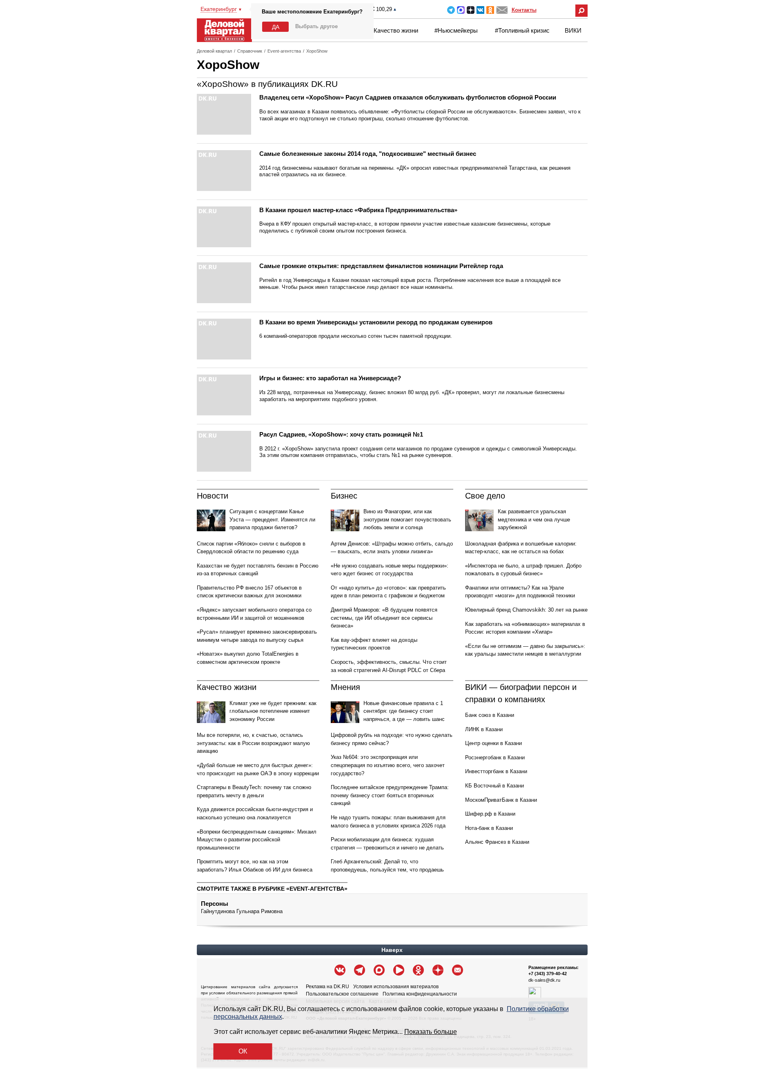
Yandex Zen (470, 10)
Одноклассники (490, 10)
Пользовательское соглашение (342, 994)
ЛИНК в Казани (484, 729)
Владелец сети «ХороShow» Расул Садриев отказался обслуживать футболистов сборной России (407, 97)
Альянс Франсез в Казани (497, 842)
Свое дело (485, 495)
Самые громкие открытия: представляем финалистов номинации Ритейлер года (381, 265)
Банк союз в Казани (489, 715)
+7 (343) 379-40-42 (547, 973)
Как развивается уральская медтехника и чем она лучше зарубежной (534, 519)
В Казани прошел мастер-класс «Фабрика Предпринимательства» (358, 209)
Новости (212, 495)
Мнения (345, 687)
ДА (275, 27)
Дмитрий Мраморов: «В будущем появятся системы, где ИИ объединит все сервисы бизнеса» (384, 618)
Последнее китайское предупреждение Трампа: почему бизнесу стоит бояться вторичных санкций (390, 795)
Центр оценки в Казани (493, 743)
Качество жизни (396, 30)
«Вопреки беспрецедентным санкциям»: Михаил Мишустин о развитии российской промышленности (256, 840)
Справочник (249, 51)
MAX (461, 10)
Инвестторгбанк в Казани (496, 771)
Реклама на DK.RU (327, 986)
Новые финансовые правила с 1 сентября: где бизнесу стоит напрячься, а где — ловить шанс (404, 711)
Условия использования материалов (396, 986)
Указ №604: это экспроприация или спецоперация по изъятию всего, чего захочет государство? (388, 765)
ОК (242, 1051)
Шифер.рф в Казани (490, 814)
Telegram (451, 10)
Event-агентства (284, 51)
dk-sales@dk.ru (544, 980)
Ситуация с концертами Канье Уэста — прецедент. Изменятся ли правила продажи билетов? (272, 519)
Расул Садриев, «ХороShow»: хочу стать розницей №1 (341, 434)
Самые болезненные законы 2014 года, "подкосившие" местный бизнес (367, 153)
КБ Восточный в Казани (494, 786)
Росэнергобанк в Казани (495, 757)
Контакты (524, 10)
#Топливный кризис (522, 30)
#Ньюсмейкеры (456, 30)
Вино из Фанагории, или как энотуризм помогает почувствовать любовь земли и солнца (407, 519)
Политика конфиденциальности (420, 994)
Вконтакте (480, 10)
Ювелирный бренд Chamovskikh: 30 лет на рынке (526, 610)
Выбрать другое (316, 26)
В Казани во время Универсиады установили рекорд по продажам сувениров (375, 322)
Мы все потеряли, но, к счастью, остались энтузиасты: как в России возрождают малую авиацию (253, 743)
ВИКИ (573, 30)
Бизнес (344, 495)
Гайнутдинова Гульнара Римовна (242, 911)
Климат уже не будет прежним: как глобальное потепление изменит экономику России (272, 711)
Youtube (398, 970)
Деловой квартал (214, 51)
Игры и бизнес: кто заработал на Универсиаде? (330, 378)
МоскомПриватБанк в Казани (501, 800)
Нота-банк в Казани (489, 828)
